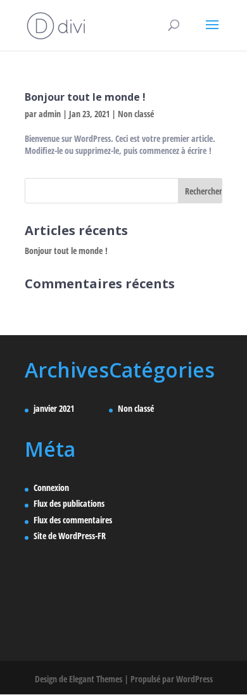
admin (50, 114)
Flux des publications (69, 503)
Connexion (51, 487)
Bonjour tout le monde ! (85, 97)
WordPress (194, 679)
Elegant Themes (95, 679)
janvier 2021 (54, 408)
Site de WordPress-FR (70, 536)
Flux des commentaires (73, 520)
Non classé (136, 114)
